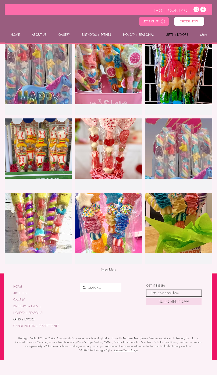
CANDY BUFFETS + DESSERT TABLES (34, 326)
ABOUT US (20, 293)
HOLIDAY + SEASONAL (28, 313)
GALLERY (19, 300)
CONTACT (179, 10)
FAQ (158, 10)
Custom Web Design (126, 350)
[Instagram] (196, 9)
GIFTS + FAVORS (24, 319)
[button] (38, 79)
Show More (108, 269)
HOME (17, 286)
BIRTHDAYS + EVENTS (27, 306)
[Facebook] (203, 9)
